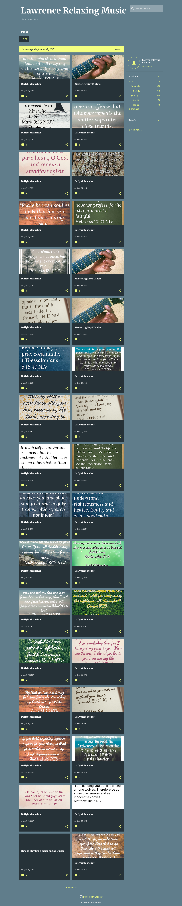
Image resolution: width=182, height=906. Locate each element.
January (134, 95)
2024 (131, 81)
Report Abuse (135, 130)
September (136, 86)
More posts (71, 888)
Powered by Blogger (92, 897)
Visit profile (147, 67)
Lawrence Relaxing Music (73, 10)
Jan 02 (136, 105)
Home (24, 39)
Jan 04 (136, 100)
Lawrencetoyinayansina (151, 61)
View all (118, 49)
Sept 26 (136, 91)
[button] (66, 96)
